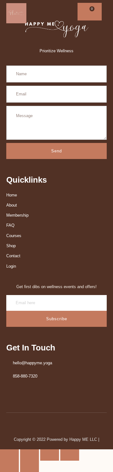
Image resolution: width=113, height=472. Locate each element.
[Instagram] (59, 11)
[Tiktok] (67, 11)
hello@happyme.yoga (32, 363)
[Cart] (90, 11)
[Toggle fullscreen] (29, 455)
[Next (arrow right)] (29, 466)
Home (11, 195)
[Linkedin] (44, 11)
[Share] (49, 455)
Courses (13, 235)
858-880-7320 (25, 376)
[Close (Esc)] (69, 455)
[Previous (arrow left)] (9, 466)
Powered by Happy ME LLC (72, 439)
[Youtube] (52, 11)
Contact (13, 255)
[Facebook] (36, 11)
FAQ (10, 225)
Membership (17, 215)
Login (11, 266)
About (11, 205)
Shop (11, 245)
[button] (99, 12)
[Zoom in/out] (9, 455)
